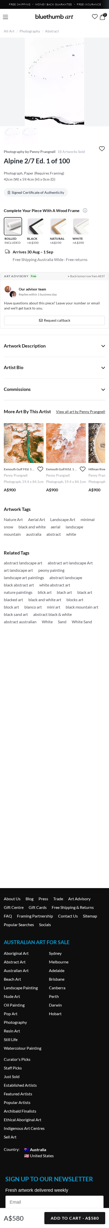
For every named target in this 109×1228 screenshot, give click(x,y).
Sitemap (90, 915)
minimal (88, 519)
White (47, 621)
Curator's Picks (17, 1059)
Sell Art (10, 1136)
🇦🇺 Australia (35, 1149)
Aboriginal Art (16, 953)
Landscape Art (62, 519)
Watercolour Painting (22, 1048)
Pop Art (10, 1013)
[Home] (54, 16)
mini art (53, 606)
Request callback (57, 320)
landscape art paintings (24, 577)
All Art (9, 31)
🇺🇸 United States (39, 1155)
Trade (58, 898)
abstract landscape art (23, 562)
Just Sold (12, 1076)
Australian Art (16, 970)
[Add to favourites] (101, 148)
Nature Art (13, 519)
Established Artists (20, 1085)
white (71, 534)
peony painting (51, 570)
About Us (12, 898)
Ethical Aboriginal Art (22, 1119)
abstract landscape (65, 577)
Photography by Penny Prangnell (30, 151)
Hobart (55, 1013)
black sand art (16, 614)
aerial (55, 526)
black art (84, 592)
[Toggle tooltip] (83, 210)
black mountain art (82, 606)
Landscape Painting (21, 987)
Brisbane (56, 979)
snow (8, 526)
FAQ (8, 915)
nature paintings (18, 592)
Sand (62, 621)
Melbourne (58, 961)
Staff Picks (13, 1067)
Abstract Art (15, 961)
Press (43, 898)
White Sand (82, 621)
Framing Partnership (35, 915)
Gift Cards (38, 907)
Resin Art (12, 1030)
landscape (74, 526)
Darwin (55, 1004)
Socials (45, 924)
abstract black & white (52, 614)
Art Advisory (79, 898)
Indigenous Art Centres (24, 1128)
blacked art (13, 599)
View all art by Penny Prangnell (80, 411)
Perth (54, 996)
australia (33, 534)
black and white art (44, 599)
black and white (32, 526)
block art (11, 606)
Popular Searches (19, 924)
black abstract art (19, 584)
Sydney (55, 953)
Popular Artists (17, 1102)
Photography (30, 31)
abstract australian (20, 621)
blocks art (74, 599)
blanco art (33, 606)
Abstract (52, 31)
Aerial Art (36, 519)
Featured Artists (18, 1093)
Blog (29, 898)
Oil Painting (14, 1004)
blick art (45, 592)
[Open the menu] (5, 17)
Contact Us (68, 915)
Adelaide (56, 970)
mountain (12, 534)
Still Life (10, 1039)
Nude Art (12, 996)
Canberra (57, 987)
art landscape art (18, 570)
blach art (64, 592)
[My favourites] (95, 16)
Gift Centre (14, 907)
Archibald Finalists (20, 1111)
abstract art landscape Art (70, 562)
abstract (53, 534)
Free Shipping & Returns (73, 907)
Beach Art (12, 979)
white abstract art (54, 584)
